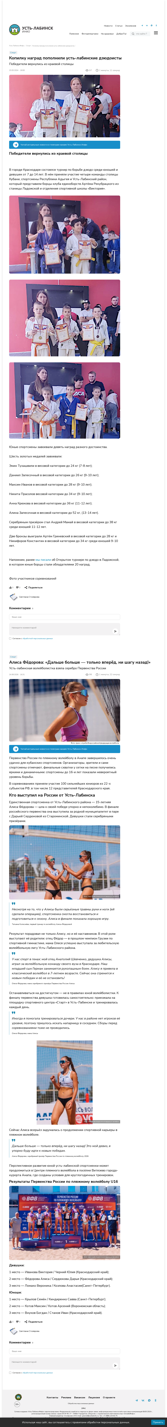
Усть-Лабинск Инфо (16, 46)
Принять (158, 1422)
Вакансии (79, 1397)
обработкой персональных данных (38, 638)
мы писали (43, 560)
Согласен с (33, 638)
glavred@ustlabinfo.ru (90, 1416)
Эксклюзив (130, 25)
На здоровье (107, 33)
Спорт (28, 46)
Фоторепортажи (90, 33)
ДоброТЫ (121, 33)
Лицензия (94, 1397)
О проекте (109, 1397)
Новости (108, 25)
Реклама (66, 1397)
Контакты (52, 1397)
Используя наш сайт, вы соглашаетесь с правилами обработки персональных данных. (76, 1422)
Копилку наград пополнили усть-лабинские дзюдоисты (53, 46)
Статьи (118, 25)
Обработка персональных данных (81, 1403)
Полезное (74, 33)
